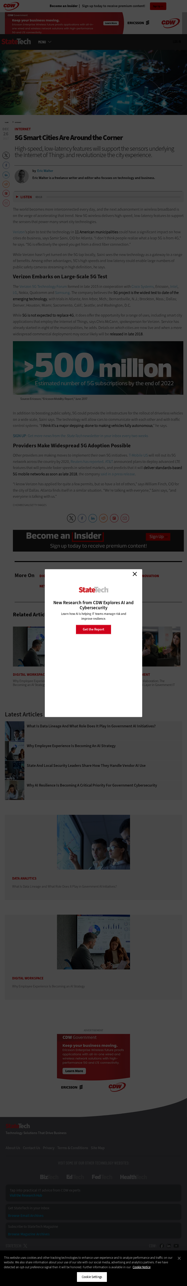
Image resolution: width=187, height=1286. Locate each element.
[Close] (179, 1258)
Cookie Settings (92, 1277)
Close (134, 574)
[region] (93, 1268)
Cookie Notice (141, 1267)
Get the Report (93, 629)
